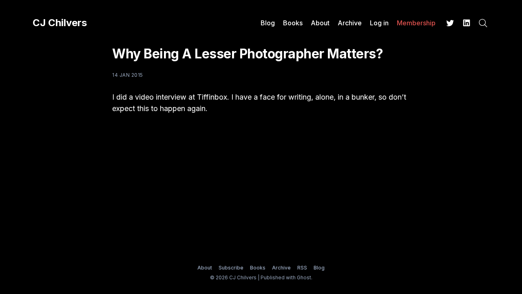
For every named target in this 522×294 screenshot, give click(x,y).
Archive (350, 23)
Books (293, 23)
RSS (302, 268)
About (320, 23)
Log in (379, 23)
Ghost (304, 277)
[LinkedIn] (466, 22)
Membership (416, 23)
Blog (268, 23)
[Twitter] (450, 22)
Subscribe (231, 268)
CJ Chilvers (60, 23)
